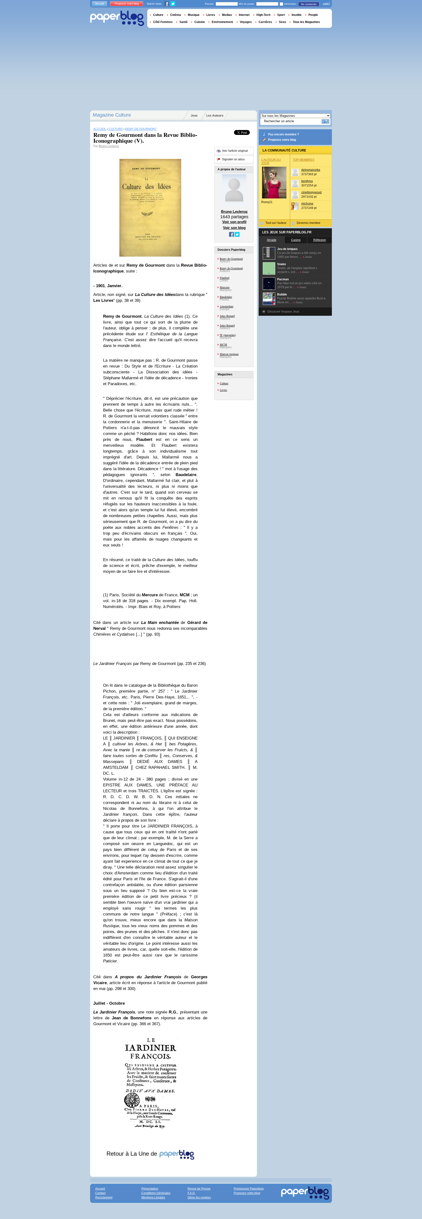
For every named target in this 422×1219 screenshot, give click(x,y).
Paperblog (117, 18)
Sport (281, 15)
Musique (194, 15)
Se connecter (309, 4)
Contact (100, 1193)
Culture (224, 383)
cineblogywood (311, 192)
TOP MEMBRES (303, 160)
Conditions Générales (155, 1193)
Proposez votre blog (282, 139)
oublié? (326, 3)
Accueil (99, 3)
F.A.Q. (191, 1193)
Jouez (308, 256)
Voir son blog (234, 228)
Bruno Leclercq (109, 146)
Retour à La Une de (132, 1153)
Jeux (194, 115)
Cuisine (199, 22)
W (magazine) (228, 335)
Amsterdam (226, 306)
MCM (223, 344)
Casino (296, 240)
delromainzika (310, 170)
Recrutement (103, 1197)
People (313, 15)
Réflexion (319, 240)
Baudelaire (226, 297)
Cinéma (175, 15)
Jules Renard (227, 316)
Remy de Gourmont (231, 259)
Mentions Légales (153, 1197)
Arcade (271, 240)
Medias (227, 15)
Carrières (265, 22)
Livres (223, 390)
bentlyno (307, 181)
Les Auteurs (214, 115)
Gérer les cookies (199, 1197)
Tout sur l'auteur (275, 223)
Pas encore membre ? (283, 134)
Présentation (149, 1188)
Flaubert (224, 278)
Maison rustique (229, 354)
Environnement (222, 22)
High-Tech (263, 15)
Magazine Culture (112, 115)
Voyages (246, 22)
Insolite (297, 15)
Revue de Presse (199, 1188)
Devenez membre (308, 223)
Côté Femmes (163, 22)
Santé (183, 22)
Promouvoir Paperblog (249, 1188)
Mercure (225, 287)
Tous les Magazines (306, 22)
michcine (307, 203)
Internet (244, 15)
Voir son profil (234, 222)
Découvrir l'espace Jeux (283, 311)
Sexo (282, 22)
